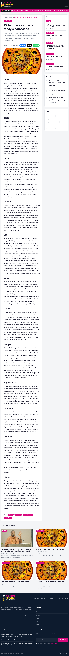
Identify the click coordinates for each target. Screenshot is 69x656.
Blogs (48, 21)
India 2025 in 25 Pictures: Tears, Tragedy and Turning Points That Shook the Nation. (57, 99)
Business (38, 624)
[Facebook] (56, 653)
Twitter (29, 45)
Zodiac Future (8, 518)
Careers (43, 598)
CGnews (11, 514)
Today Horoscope (28, 514)
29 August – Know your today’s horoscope (50, 549)
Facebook (22, 45)
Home (5, 17)
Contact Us (52, 598)
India (48, 116)
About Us (36, 598)
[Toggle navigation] (66, 5)
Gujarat (49, 42)
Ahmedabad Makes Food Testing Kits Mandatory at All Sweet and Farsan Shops (55, 47)
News (53, 116)
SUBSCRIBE (63, 639)
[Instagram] (59, 653)
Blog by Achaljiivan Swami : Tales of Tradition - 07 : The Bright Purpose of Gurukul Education (16, 635)
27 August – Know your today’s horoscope (50, 581)
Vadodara (55, 119)
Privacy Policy (63, 598)
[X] (63, 653)
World (57, 122)
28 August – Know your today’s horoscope (15, 581)
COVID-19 (49, 125)
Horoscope (11, 17)
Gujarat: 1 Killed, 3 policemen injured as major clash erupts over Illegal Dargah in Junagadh (57, 83)
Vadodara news (51, 128)
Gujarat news (50, 122)
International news (58, 125)
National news (60, 116)
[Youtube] (66, 653)
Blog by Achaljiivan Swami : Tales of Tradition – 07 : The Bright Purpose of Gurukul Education (27, 10)
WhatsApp (36, 45)
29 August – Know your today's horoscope (13, 639)
